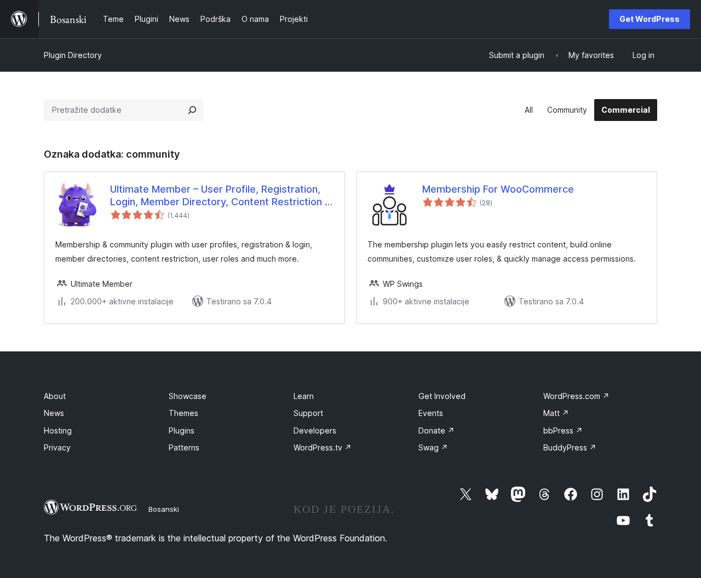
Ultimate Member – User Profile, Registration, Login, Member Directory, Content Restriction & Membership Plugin (220, 196)
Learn (304, 396)
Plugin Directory (73, 55)
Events (430, 413)
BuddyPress (569, 447)
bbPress (563, 430)
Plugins (181, 430)
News (54, 413)
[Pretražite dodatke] (192, 110)
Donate (436, 430)
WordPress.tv (323, 447)
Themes (183, 413)
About (55, 396)
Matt (556, 413)
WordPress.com (576, 396)
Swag (433, 447)
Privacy (57, 447)
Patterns (184, 447)
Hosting (58, 430)
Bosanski (163, 509)
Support (308, 413)
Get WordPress (649, 19)
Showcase (187, 396)
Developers (315, 430)
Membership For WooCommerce (498, 189)
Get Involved (442, 396)
